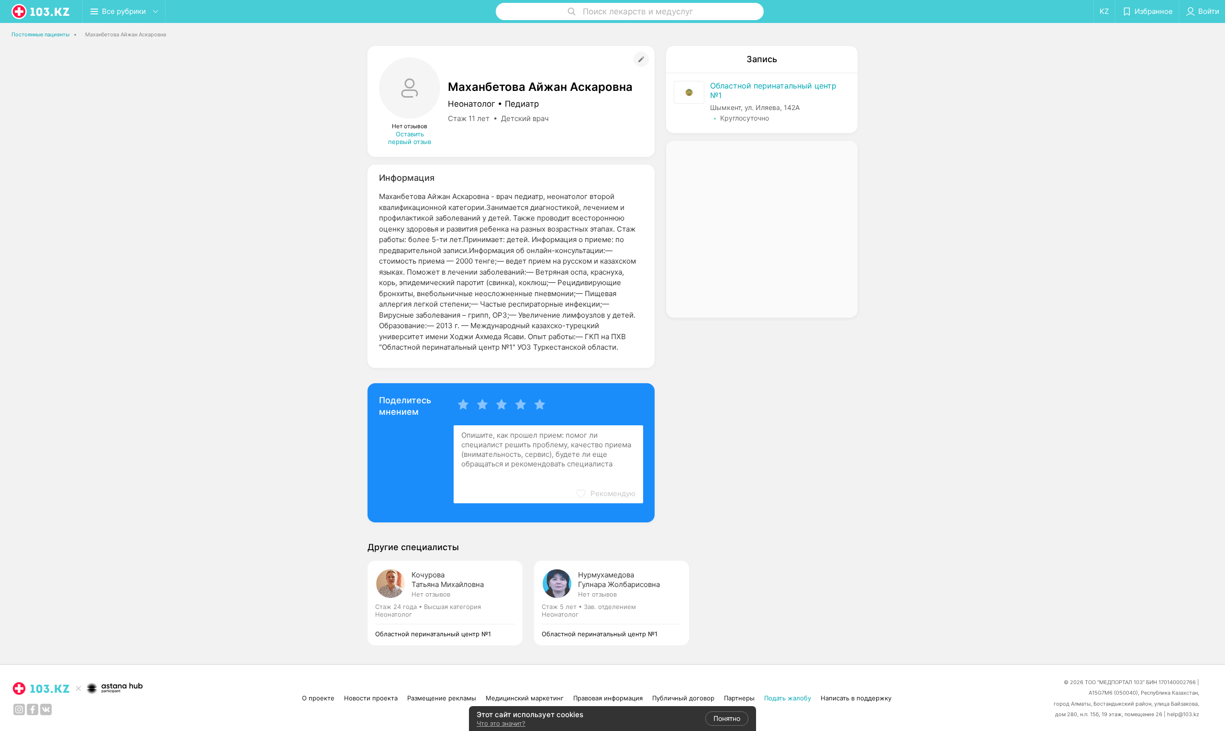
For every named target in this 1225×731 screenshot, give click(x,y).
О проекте (318, 698)
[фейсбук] (32, 709)
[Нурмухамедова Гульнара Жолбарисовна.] (611, 603)
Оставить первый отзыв (409, 137)
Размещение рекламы (441, 698)
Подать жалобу (787, 698)
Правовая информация (608, 698)
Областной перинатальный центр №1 (773, 90)
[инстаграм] (19, 709)
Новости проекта (371, 698)
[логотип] (41, 11)
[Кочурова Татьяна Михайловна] (451, 603)
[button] (605, 493)
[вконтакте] (46, 709)
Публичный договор (683, 698)
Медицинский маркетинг (525, 698)
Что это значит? (501, 723)
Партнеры (739, 698)
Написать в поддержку (856, 698)
